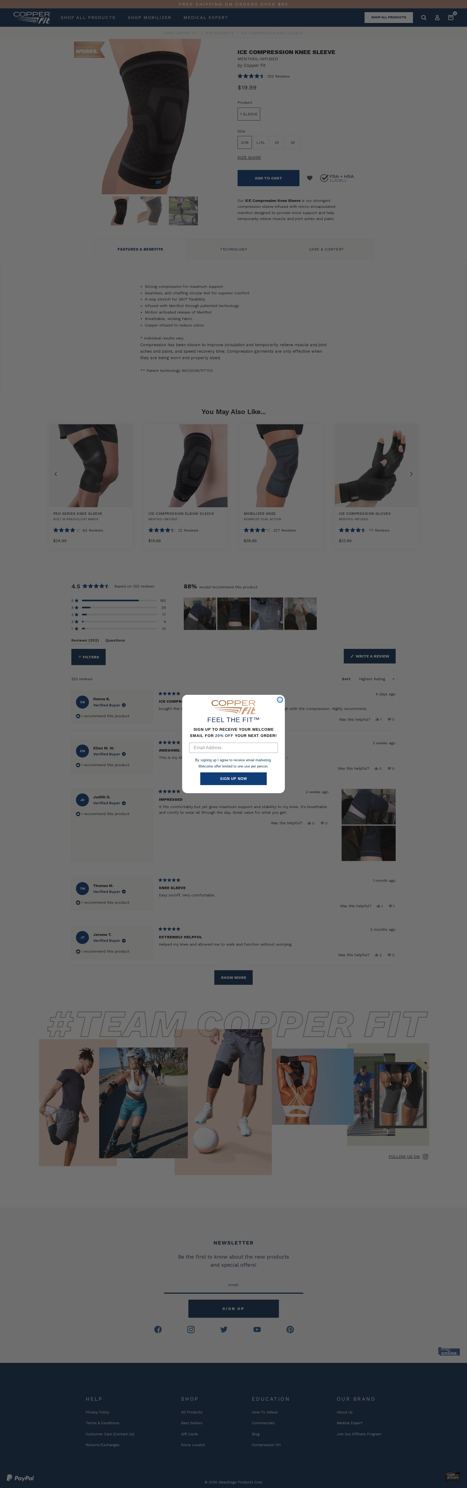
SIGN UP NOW (233, 779)
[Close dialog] (280, 699)
